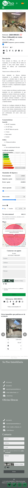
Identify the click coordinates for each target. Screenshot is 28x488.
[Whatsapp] (17, 3)
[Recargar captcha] (3, 283)
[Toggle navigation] (3, 7)
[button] (3, 334)
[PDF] (7, 51)
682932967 (17, 255)
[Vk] (19, 51)
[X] (13, 51)
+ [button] (4, 225)
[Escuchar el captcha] (6, 283)
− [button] (4, 228)
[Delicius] (16, 51)
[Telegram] (3, 53)
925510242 (11, 255)
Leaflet (11, 246)
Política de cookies (6, 482)
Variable (11, 208)
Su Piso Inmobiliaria (10, 481)
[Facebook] (10, 51)
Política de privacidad (20, 481)
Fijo (5, 208)
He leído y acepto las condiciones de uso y (13, 289)
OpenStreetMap (18, 246)
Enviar (14, 294)
